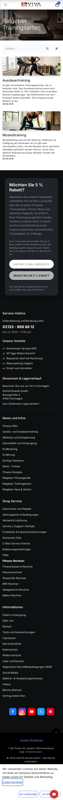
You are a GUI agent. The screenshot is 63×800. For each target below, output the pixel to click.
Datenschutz (10, 649)
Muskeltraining (14, 135)
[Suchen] (47, 49)
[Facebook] (12, 711)
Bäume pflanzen (12, 690)
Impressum (9, 638)
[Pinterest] (50, 711)
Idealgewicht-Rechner (16, 589)
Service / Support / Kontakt (19, 526)
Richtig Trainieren (13, 460)
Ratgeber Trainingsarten (17, 483)
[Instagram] (22, 711)
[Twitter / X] (41, 711)
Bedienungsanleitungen (17, 549)
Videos (7, 684)
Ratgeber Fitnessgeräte (17, 477)
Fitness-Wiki (10, 426)
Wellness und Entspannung (19, 437)
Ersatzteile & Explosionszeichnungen (25, 532)
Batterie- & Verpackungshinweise (23, 678)
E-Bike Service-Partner (16, 543)
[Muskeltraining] (31, 120)
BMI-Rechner (11, 583)
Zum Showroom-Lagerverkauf (21, 403)
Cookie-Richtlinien (31, 740)
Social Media (10, 672)
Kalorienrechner (12, 572)
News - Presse (11, 466)
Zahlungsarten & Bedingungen (21, 514)
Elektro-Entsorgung (14, 615)
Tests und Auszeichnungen (19, 632)
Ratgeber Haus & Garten (17, 489)
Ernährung (9, 454)
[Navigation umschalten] (6, 5)
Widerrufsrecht (12, 655)
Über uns (8, 620)
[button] (56, 48)
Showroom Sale (12, 537)
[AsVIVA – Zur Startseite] (31, 4)
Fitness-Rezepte (12, 472)
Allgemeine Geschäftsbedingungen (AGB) (27, 666)
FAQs (6, 555)
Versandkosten (33, 751)
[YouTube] (31, 711)
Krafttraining (10, 449)
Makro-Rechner (12, 595)
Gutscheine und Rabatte (17, 508)
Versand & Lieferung (15, 520)
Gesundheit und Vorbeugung (20, 443)
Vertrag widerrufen (14, 695)
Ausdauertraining (16, 80)
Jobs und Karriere (13, 661)
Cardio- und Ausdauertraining (20, 431)
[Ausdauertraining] (31, 66)
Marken (7, 626)
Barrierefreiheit (12, 643)
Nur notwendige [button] (28, 794)
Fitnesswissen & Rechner (18, 566)
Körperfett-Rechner (14, 578)
